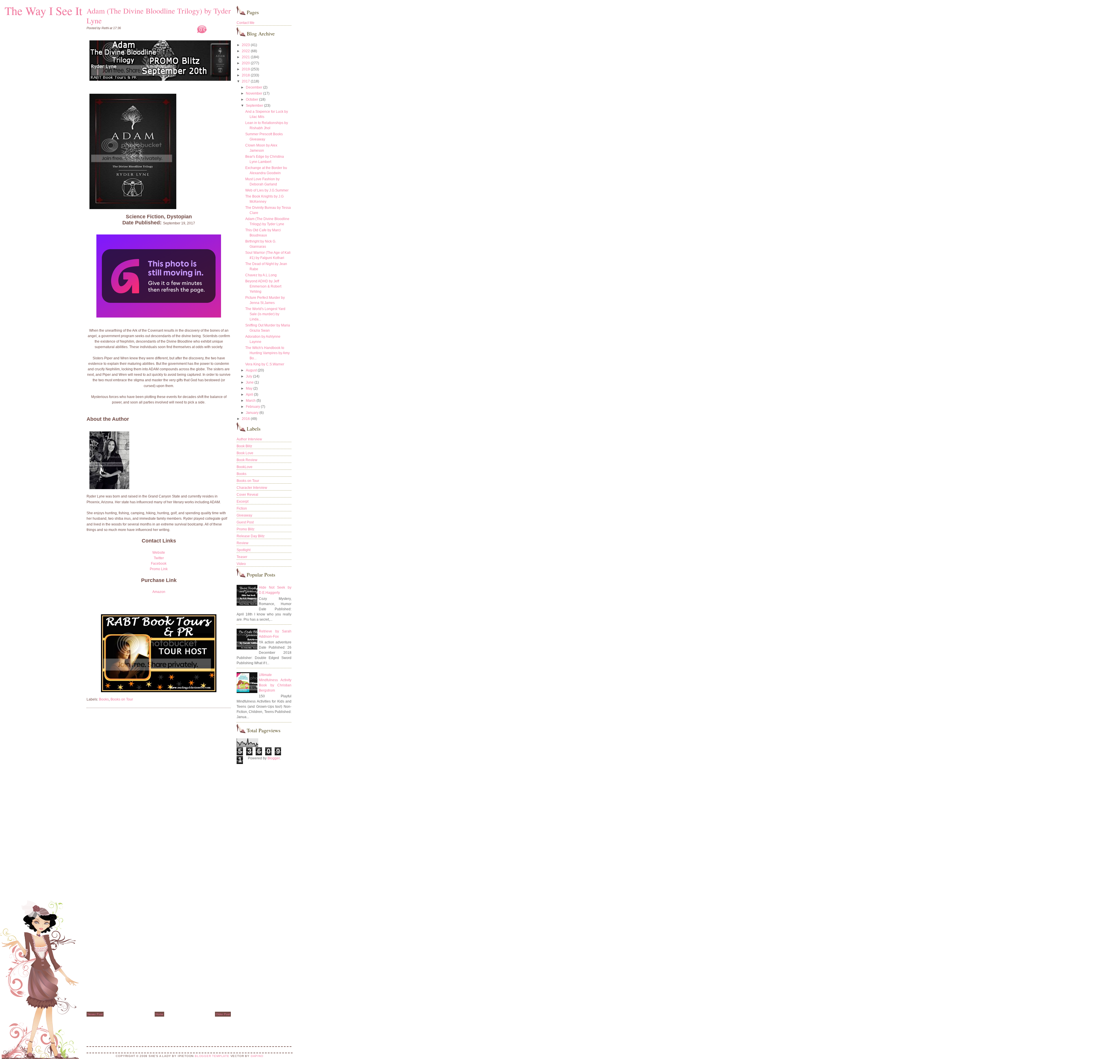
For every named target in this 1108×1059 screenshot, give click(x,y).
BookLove (244, 467)
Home (159, 1014)
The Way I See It (43, 10)
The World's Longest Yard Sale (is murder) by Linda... (265, 314)
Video (241, 564)
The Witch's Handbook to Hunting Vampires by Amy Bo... (267, 353)
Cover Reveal (247, 495)
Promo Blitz (245, 529)
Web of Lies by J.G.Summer (267, 190)
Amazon (158, 592)
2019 (246, 69)
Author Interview (249, 439)
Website (158, 553)
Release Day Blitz (251, 536)
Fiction (242, 508)
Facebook (158, 564)
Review (242, 543)
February (253, 407)
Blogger (273, 758)
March (251, 401)
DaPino (257, 1056)
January (252, 413)
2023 (246, 45)
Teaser (242, 557)
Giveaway (244, 515)
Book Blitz (244, 446)
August (251, 370)
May (249, 388)
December (254, 87)
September (254, 106)
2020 (246, 63)
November (254, 93)
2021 (246, 57)
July (249, 376)
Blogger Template (212, 1056)
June (250, 382)
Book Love (245, 453)
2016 (246, 419)
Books (104, 699)
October (252, 99)
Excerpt (242, 502)
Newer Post (95, 1014)
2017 (246, 81)
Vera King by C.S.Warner (264, 364)
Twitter (159, 558)
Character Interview (252, 488)
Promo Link (159, 569)
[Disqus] (159, 786)
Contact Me (245, 23)
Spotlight (243, 550)
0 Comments (212, 29)
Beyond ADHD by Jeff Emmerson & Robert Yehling (263, 286)
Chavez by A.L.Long (261, 275)
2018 (246, 75)
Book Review (247, 460)
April (249, 395)
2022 (246, 51)
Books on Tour (122, 699)
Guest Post (245, 522)
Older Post (223, 1014)
